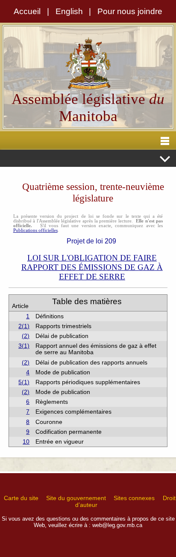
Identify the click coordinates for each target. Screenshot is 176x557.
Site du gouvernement (76, 498)
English (69, 11)
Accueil (27, 11)
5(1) (23, 382)
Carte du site (21, 498)
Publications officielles (35, 230)
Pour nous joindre (129, 11)
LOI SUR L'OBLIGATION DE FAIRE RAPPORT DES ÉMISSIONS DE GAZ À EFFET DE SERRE (92, 267)
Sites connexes (134, 498)
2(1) (23, 326)
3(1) (23, 346)
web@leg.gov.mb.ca (117, 525)
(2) (25, 336)
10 (26, 441)
